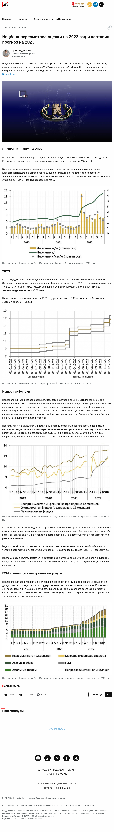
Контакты (61, 774)
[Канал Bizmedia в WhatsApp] (47, 758)
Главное (6, 19)
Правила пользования (57, 788)
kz (101, 4)
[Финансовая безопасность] (78, 4)
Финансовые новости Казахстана (52, 19)
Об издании (44, 770)
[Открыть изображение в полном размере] (57, 111)
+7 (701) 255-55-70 (19, 819)
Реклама (71, 770)
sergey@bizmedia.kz (46, 816)
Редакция (58, 770)
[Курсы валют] (89, 4)
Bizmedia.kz (8, 74)
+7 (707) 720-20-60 (29, 816)
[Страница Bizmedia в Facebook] (66, 758)
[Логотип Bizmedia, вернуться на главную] (5, 4)
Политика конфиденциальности (57, 784)
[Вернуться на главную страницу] (109, 27)
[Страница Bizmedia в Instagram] (38, 758)
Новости (22, 19)
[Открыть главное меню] (110, 4)
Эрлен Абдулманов (21, 50)
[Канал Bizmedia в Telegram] (57, 758)
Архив (50, 774)
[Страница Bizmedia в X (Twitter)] (76, 758)
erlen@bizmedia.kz (19, 56)
